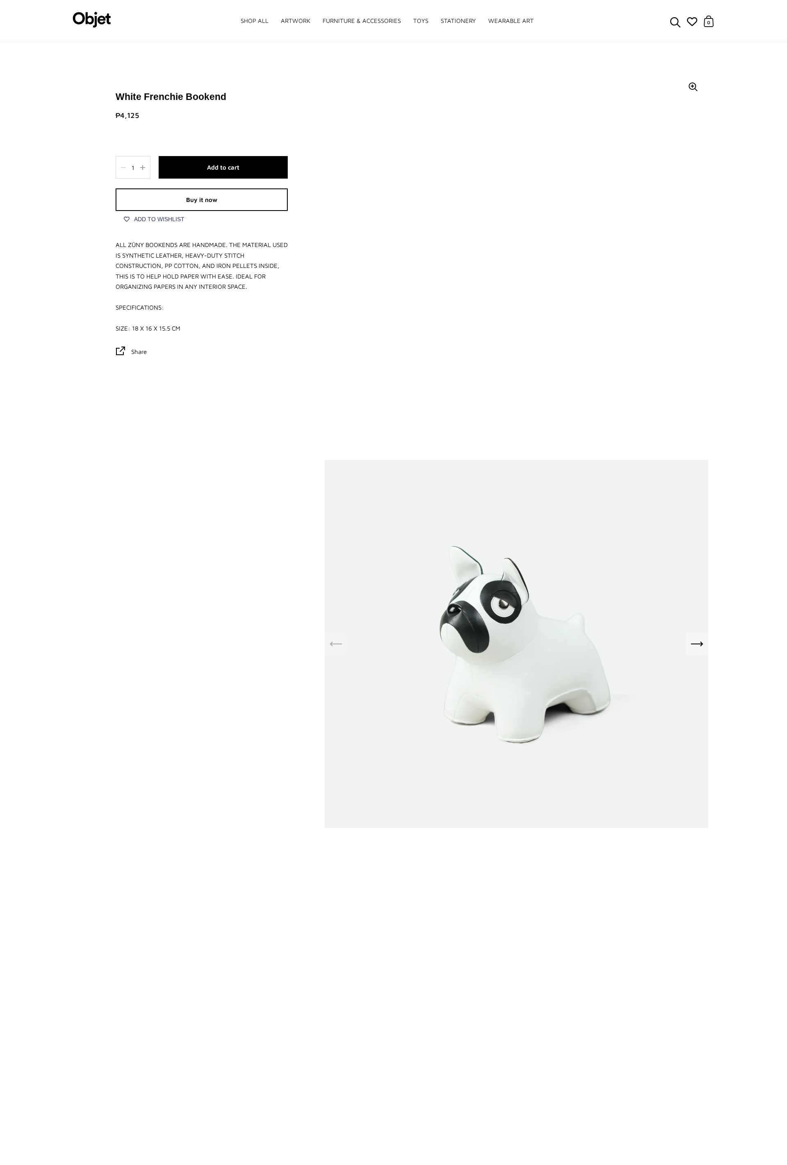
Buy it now (201, 199)
